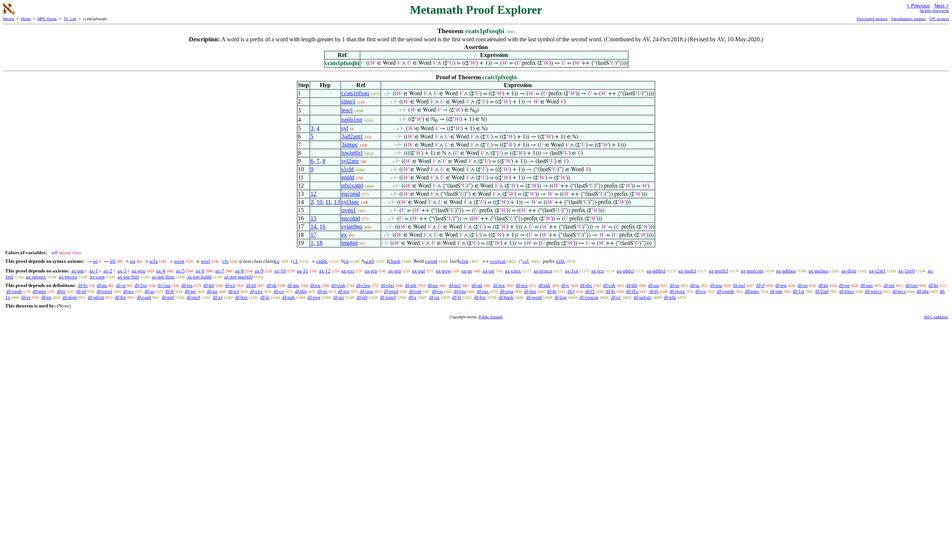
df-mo (293, 285)
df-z (412, 297)
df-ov (700, 291)
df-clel (387, 285)
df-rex (499, 285)
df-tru (187, 285)
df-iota (506, 291)
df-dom (69, 297)
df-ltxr (241, 297)
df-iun (912, 285)
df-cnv (256, 291)
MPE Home (47, 19)
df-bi (83, 285)
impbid (349, 243)
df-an (102, 285)
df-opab (14, 291)
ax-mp (77, 271)
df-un (653, 285)
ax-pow (443, 271)
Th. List (70, 19)
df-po (128, 291)
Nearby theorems (934, 11)
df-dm (301, 291)
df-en (46, 297)
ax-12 (325, 271)
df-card (144, 297)
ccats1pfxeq (355, 93)
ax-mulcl (687, 271)
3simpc (349, 144)
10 (319, 202)
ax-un (488, 271)
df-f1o (632, 291)
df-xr (217, 297)
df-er (25, 297)
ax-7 (219, 271)
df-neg (314, 297)
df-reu (522, 285)
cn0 (370, 261)
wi (95, 261)
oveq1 (348, 210)
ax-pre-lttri (128, 277)
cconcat (498, 261)
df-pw (781, 285)
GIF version (939, 19)
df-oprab (725, 291)
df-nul (739, 285)
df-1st (798, 291)
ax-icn (597, 271)
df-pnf (168, 297)
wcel (205, 261)
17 (313, 235)
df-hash (506, 297)
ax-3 (122, 271)
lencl (347, 110)
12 (313, 194)
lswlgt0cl (352, 153)
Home (26, 19)
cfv (225, 261)
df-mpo (752, 291)
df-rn (322, 291)
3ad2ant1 (352, 136)
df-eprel (104, 291)
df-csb (609, 285)
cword (431, 261)
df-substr (642, 297)
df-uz (434, 297)
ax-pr (466, 271)
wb (113, 261)
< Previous (918, 6)
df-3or (141, 285)
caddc (322, 261)
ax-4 (160, 271)
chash (395, 261)
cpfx (560, 261)
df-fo (610, 291)
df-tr (61, 291)
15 (313, 218)
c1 (295, 261)
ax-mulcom (752, 271)
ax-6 (200, 271)
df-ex (230, 285)
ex (344, 235)
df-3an (164, 285)
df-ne (433, 285)
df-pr (823, 285)
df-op (844, 285)
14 (313, 226)
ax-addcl (625, 271)
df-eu (315, 285)
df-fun (530, 291)
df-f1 (590, 291)
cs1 (525, 261)
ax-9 (259, 271)
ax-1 (93, 271)
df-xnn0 (388, 297)
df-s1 (616, 297)
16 (322, 226)
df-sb (272, 285)
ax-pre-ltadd (199, 277)
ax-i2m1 (877, 271)
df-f (571, 291)
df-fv (654, 291)
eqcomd (350, 194)
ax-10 (280, 271)
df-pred (391, 291)
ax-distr (848, 271)
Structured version (872, 19)
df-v (565, 285)
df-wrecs (873, 291)
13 (337, 202)
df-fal (208, 285)
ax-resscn (543, 271)
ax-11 (302, 271)
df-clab (338, 285)
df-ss (694, 285)
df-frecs (846, 291)
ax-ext (347, 271)
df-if (760, 285)
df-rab (544, 285)
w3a (153, 261)
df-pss (716, 285)
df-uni (867, 285)
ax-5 (180, 271)
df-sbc (586, 285)
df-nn (338, 297)
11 (328, 202)
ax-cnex (513, 271)
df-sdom (96, 297)
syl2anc (350, 161)
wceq (179, 261)
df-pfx (670, 297)
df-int (889, 285)
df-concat (588, 297)
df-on (437, 291)
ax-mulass (818, 271)
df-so (150, 291)
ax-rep (371, 271)
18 (319, 243)
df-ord (415, 291)
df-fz (456, 297)
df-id (81, 291)
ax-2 (107, 271)
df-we (190, 291)
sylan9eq (351, 226)
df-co (279, 291)
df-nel (455, 285)
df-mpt (39, 291)
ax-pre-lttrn (163, 277)
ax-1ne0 (906, 271)
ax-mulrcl (718, 271)
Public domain (491, 317)
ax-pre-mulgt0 (238, 277)
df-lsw (560, 297)
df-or (121, 285)
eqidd (347, 177)
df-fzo (480, 297)
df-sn (803, 285)
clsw (464, 261)
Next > (942, 6)
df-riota (677, 291)
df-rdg (923, 291)
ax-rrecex (68, 277)
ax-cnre (97, 277)
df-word (534, 297)
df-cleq (363, 285)
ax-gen (138, 271)
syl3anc (350, 202)
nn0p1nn (351, 120)
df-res (343, 291)
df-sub (288, 297)
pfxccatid (352, 185)
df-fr (169, 291)
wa (132, 261)
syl (344, 128)
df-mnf (193, 297)
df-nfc (411, 285)
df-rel (233, 291)
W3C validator (936, 317)
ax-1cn (572, 271)
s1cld (347, 169)
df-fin (120, 297)
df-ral (477, 285)
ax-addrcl (656, 271)
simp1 (348, 101)
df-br (933, 285)
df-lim (460, 291)
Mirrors (8, 19)
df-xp (212, 291)
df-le (265, 297)
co (277, 261)
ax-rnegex (36, 277)
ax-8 (239, 271)
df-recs (899, 291)
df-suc (483, 291)
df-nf (251, 285)
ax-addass (786, 271)
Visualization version (908, 19)
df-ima (366, 291)
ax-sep (394, 271)
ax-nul (418, 271)
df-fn (552, 291)
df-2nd (822, 291)
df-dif (631, 285)
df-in (674, 285)
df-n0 (362, 297)
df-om (776, 291)
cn (346, 261)
